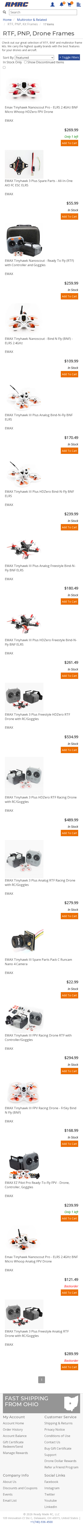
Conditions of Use (57, 1436)
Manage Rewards (15, 1453)
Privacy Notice (54, 1429)
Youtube (50, 1500)
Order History (13, 1429)
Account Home (13, 1423)
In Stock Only (13, 62)
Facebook (51, 1482)
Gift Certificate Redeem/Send (13, 1444)
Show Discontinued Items (46, 62)
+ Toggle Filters (69, 57)
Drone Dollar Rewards (60, 1461)
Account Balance (15, 1436)
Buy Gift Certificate (57, 1448)
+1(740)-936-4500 (41, 1522)
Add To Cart (69, 143)
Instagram (51, 1488)
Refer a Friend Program (61, 1467)
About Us (9, 1482)
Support (50, 1455)
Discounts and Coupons (20, 1488)
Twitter (49, 1494)
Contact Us (52, 1442)
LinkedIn (50, 1507)
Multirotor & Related (32, 20)
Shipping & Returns (58, 1423)
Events (8, 1494)
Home (7, 20)
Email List (10, 1500)
